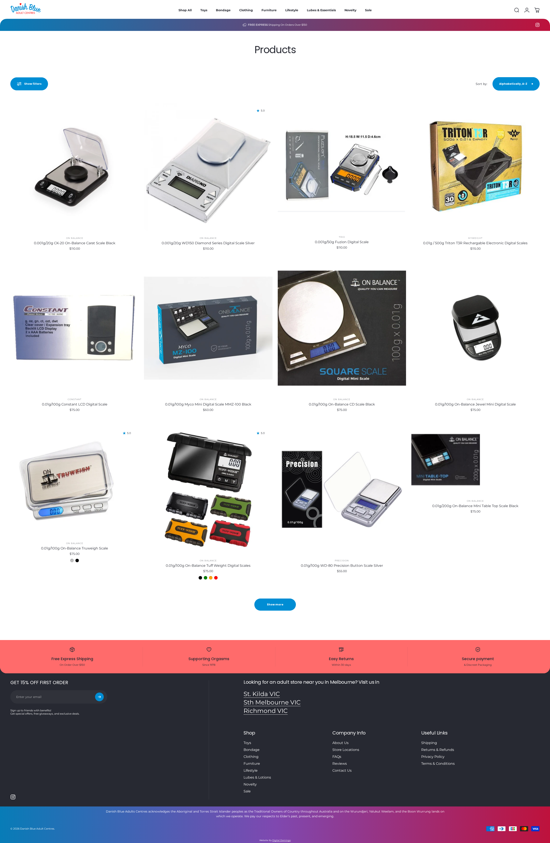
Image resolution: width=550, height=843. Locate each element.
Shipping (429, 743)
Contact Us (342, 770)
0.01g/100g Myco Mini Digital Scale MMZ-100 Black (208, 404)
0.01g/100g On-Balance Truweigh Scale (74, 548)
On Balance (74, 238)
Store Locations (345, 750)
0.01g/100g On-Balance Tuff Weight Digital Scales (208, 566)
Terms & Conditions (438, 764)
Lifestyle (251, 770)
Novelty (250, 784)
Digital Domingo (281, 840)
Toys (247, 743)
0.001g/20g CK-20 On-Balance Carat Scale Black (74, 243)
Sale (247, 791)
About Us (340, 743)
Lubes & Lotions (257, 777)
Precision (342, 560)
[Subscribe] (99, 697)
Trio (342, 237)
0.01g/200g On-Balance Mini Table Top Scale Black (475, 506)
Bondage (252, 750)
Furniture (252, 764)
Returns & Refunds (437, 750)
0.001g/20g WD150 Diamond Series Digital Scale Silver (208, 243)
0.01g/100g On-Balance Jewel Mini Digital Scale (475, 404)
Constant (74, 399)
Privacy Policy (433, 757)
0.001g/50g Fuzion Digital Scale (342, 242)
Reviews (339, 764)
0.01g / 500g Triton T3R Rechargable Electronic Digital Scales (475, 243)
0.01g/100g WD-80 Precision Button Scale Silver (342, 566)
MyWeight (475, 238)
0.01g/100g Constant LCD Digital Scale (74, 404)
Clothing (251, 757)
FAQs (336, 757)
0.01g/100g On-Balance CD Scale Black (342, 404)
